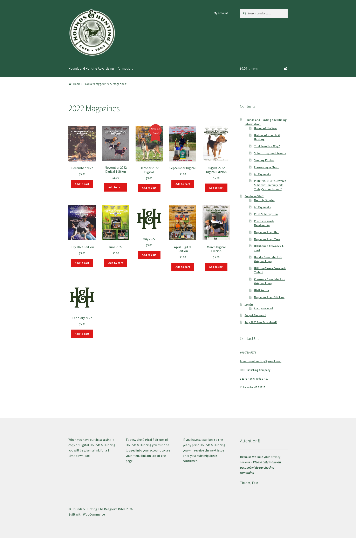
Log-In (249, 304)
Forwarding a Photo (266, 167)
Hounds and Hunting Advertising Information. (100, 68)
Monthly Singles (264, 200)
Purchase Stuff (254, 196)
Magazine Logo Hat (266, 232)
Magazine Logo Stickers (269, 297)
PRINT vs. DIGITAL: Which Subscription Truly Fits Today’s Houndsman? (270, 185)
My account (221, 13)
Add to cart (82, 184)
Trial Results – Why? (267, 146)
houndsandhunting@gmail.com (260, 361)
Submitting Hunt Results (270, 153)
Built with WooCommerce (86, 514)
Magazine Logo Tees (267, 239)
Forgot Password (255, 315)
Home (77, 84)
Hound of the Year (265, 128)
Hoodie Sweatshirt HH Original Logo (268, 259)
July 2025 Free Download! (261, 322)
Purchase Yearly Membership (264, 223)
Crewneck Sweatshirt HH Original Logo (269, 281)
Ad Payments (262, 174)
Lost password (263, 308)
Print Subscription (266, 214)
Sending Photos (264, 160)
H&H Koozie (261, 290)
